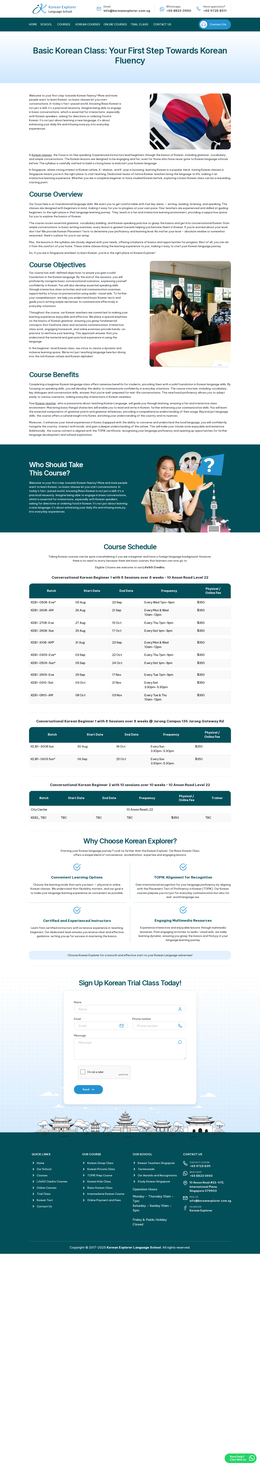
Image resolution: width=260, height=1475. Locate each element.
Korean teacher (46, 403)
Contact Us (162, 24)
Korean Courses (88, 24)
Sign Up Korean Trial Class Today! (130, 983)
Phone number (141, 1019)
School (46, 24)
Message (80, 1035)
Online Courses (115, 24)
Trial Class (139, 24)
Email (77, 1019)
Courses (63, 24)
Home (33, 24)
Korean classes (42, 155)
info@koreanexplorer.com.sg (127, 11)
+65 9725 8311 (214, 11)
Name (77, 1002)
